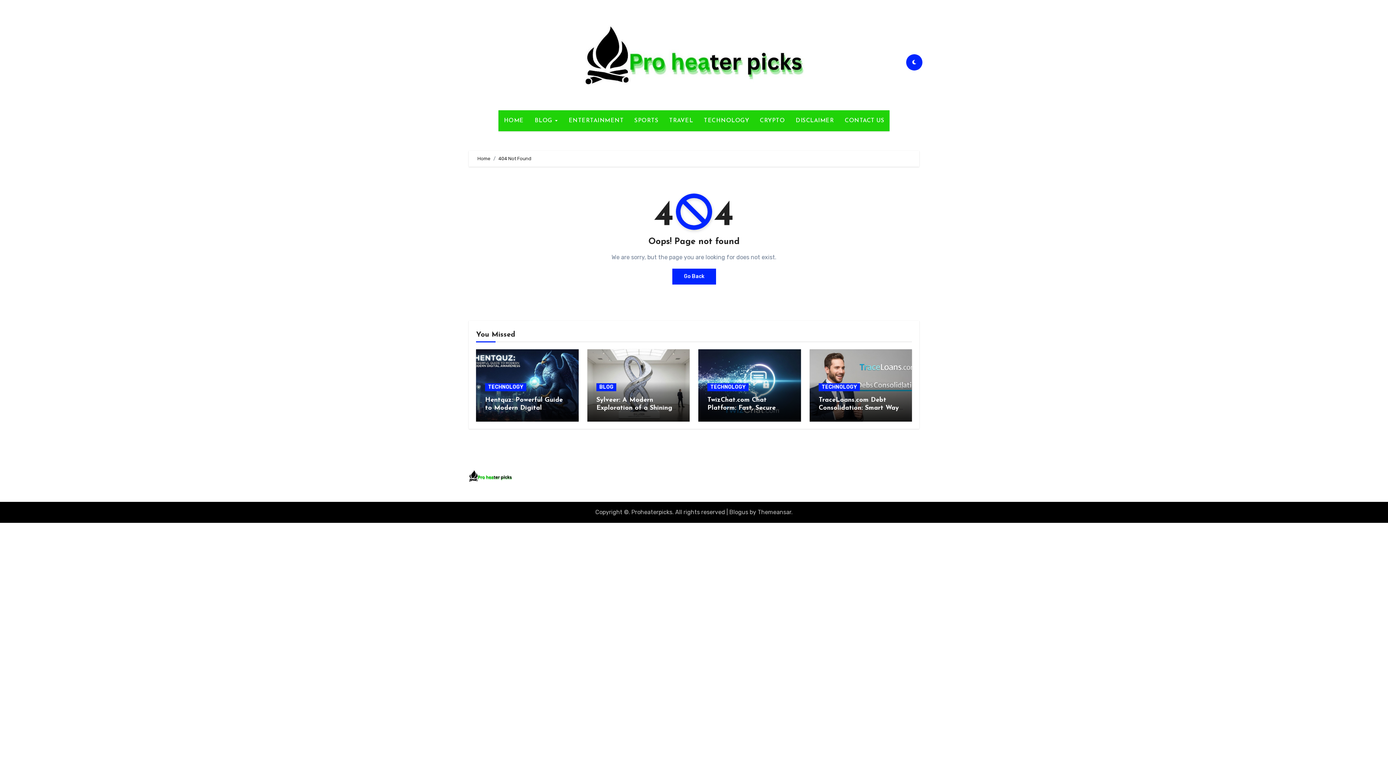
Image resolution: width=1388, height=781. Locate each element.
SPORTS (646, 121)
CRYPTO (772, 121)
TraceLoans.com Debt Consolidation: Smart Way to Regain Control (859, 408)
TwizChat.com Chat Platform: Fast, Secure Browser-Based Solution (743, 408)
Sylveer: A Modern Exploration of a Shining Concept (634, 408)
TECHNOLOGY (726, 121)
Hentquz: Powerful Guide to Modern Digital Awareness (524, 408)
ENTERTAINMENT (596, 121)
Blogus (738, 512)
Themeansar (774, 512)
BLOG (544, 121)
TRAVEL (681, 121)
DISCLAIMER (815, 121)
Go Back (694, 276)
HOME (514, 121)
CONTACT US (864, 121)
